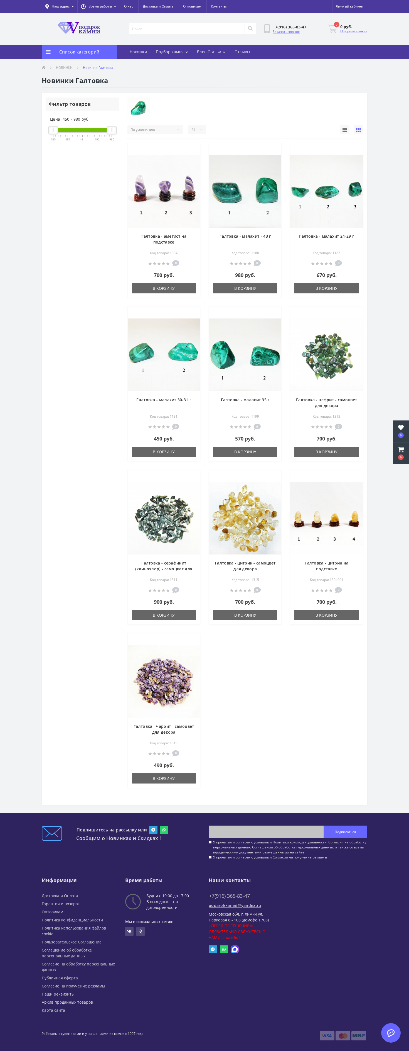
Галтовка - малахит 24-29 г (326, 236)
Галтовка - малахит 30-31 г (163, 399)
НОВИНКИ (64, 67)
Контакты (218, 6)
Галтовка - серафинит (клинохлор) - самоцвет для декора (163, 568)
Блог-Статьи (209, 51)
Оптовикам (192, 6)
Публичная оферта (60, 978)
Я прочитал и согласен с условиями (270, 857)
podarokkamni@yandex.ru (235, 905)
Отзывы (242, 51)
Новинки (138, 51)
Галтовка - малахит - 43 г (245, 236)
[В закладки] (191, 150)
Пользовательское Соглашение (72, 942)
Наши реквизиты (58, 994)
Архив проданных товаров (67, 1002)
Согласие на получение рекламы (73, 986)
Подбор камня (170, 51)
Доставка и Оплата (158, 6)
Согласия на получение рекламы (300, 857)
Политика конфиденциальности (72, 920)
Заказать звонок (286, 31)
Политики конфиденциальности (300, 842)
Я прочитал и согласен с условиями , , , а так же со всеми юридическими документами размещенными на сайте (289, 847)
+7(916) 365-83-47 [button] (229, 896)
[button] (98, 6)
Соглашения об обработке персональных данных (293, 847)
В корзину (164, 288)
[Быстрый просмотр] (191, 159)
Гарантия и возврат (61, 903)
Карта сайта (53, 1010)
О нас (128, 6)
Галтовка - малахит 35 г (245, 399)
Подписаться (345, 831)
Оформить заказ (353, 31)
